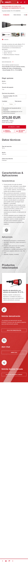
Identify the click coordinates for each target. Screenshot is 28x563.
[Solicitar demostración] (6, 561)
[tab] (6, 15)
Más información (6, 61)
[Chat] (9, 561)
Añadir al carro (15, 127)
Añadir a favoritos (8, 131)
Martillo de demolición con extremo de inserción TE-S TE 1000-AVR (13, 291)
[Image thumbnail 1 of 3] (6, 35)
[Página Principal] (8, 2)
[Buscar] (24, 2)
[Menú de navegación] (2, 2)
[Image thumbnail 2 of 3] (15, 35)
